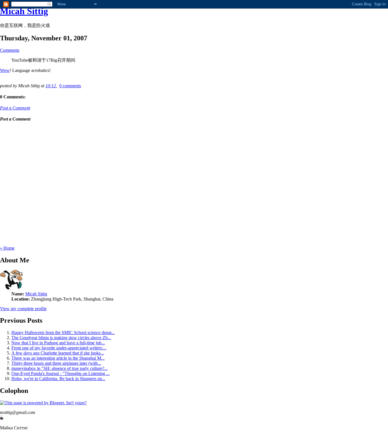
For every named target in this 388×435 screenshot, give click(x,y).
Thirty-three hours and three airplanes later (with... (56, 363)
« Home (7, 248)
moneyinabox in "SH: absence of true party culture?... (59, 368)
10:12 (50, 85)
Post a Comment (15, 107)
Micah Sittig (24, 11)
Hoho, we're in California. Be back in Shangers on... (58, 378)
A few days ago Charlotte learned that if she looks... (57, 353)
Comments (9, 50)
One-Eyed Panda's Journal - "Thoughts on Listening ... (60, 373)
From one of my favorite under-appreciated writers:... (58, 347)
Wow (5, 70)
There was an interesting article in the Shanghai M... (58, 358)
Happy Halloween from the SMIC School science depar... (63, 332)
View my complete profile (23, 308)
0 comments (70, 85)
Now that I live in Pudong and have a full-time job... (58, 342)
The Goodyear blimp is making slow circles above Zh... (61, 337)
